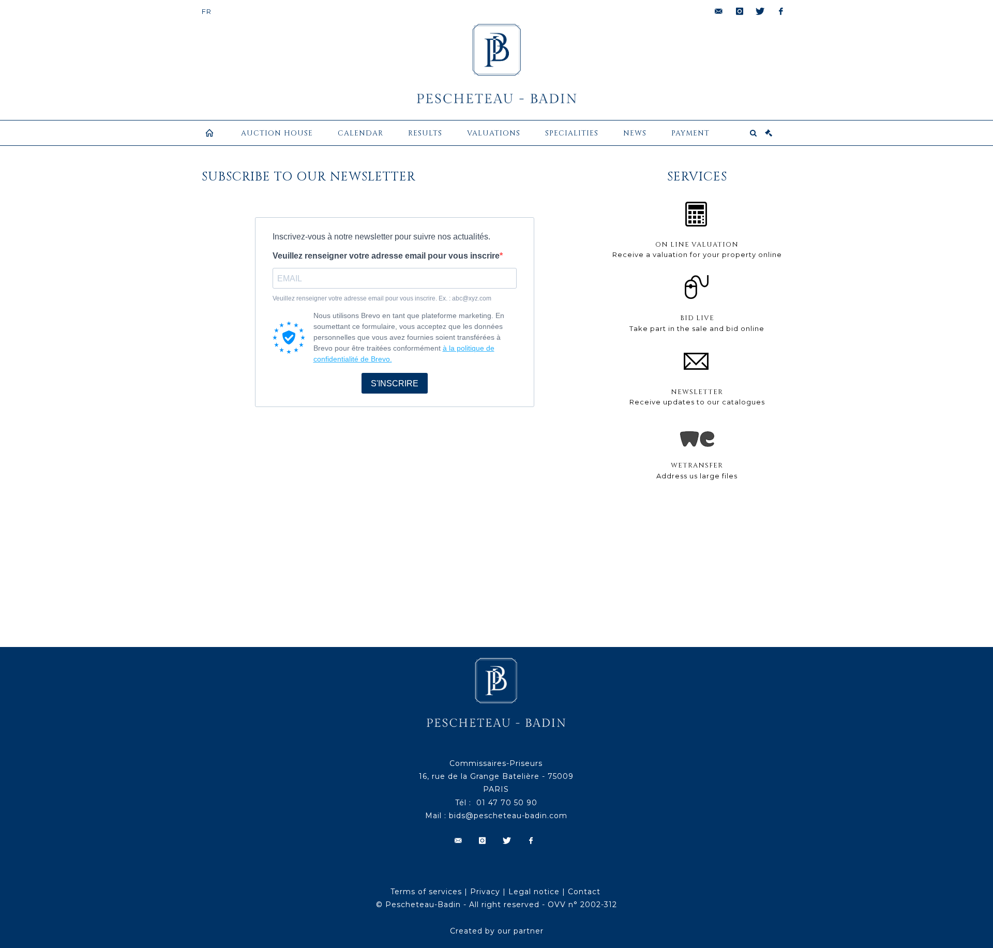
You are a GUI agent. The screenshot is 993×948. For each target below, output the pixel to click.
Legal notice (534, 891)
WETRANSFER (697, 465)
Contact (584, 891)
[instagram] (739, 11)
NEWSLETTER (697, 392)
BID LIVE (697, 318)
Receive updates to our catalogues (697, 402)
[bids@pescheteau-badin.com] (719, 11)
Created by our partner (497, 931)
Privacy (485, 891)
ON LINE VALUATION (697, 244)
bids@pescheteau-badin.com (508, 815)
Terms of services (426, 891)
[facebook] (781, 11)
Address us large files (697, 476)
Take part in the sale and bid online (696, 328)
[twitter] (760, 11)
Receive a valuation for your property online (697, 254)
